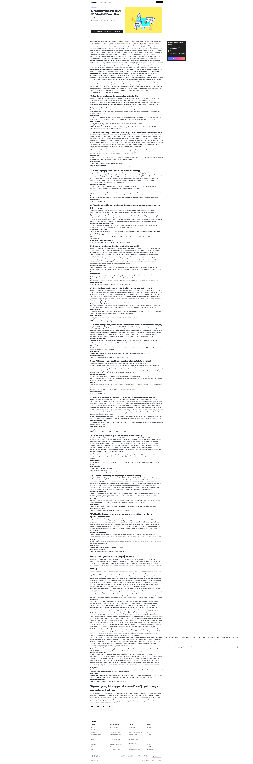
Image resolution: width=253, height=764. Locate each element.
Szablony (93, 741)
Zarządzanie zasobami (115, 739)
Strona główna (103, 2)
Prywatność (153, 760)
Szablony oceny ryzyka (134, 729)
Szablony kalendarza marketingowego (133, 742)
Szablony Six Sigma (133, 734)
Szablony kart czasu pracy (134, 749)
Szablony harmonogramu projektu (134, 746)
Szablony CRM (132, 727)
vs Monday (149, 727)
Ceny (92, 727)
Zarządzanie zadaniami (115, 737)
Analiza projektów (114, 741)
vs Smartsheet (150, 749)
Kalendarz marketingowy (115, 729)
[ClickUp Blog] (93, 2)
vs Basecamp (150, 741)
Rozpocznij (159, 2)
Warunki (159, 760)
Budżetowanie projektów (115, 734)
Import (92, 749)
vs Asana (149, 729)
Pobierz (93, 732)
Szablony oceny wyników (134, 752)
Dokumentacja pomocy (96, 734)
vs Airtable (149, 737)
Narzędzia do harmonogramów (116, 746)
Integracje (93, 744)
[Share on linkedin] (98, 707)
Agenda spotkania (114, 727)
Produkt (93, 729)
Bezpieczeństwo (145, 760)
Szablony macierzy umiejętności (135, 732)
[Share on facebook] (104, 707)
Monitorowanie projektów (115, 732)
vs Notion (149, 739)
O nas (92, 746)
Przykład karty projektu (115, 749)
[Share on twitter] (92, 707)
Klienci (92, 739)
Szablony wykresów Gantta (134, 737)
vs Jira (148, 732)
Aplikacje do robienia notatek (116, 744)
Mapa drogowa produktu (96, 737)
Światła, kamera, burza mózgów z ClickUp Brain (107, 31)
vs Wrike (149, 744)
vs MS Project (150, 746)
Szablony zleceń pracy (133, 739)
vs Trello (149, 734)
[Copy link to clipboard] (110, 707)
